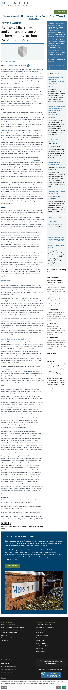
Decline (59, 687)
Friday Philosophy (60, 167)
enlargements (26, 344)
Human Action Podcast (7, 638)
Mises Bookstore (40, 638)
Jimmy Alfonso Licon (54, 146)
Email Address (52, 353)
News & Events (54, 309)
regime (29, 371)
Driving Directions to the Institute (45, 627)
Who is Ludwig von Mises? (8, 625)
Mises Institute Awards (42, 635)
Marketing (50, 361)
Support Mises (60, 12)
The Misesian (54, 337)
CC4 (55, 59)
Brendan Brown (52, 198)
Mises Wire (58, 84)
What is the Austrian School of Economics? (12, 627)
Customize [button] (4, 687)
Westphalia (37, 160)
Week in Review (54, 295)
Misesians (9, 87)
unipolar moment (26, 196)
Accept (64, 687)
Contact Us (39, 654)
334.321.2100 (8, 672)
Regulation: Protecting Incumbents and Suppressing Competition (56, 79)
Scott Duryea (22, 65)
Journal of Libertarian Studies (9, 632)
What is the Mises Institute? (43, 625)
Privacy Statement (41, 651)
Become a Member (12, 566)
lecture (35, 69)
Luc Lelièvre (51, 117)
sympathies (32, 76)
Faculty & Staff (40, 640)
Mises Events (39, 632)
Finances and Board (41, 643)
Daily (51, 285)
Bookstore (53, 323)
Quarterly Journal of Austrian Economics (12, 630)
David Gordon (53, 169)
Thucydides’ (4, 130)
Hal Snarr (50, 86)
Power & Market (11, 23)
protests (8, 369)
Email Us (3, 678)
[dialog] (34, 685)
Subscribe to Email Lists (42, 646)
